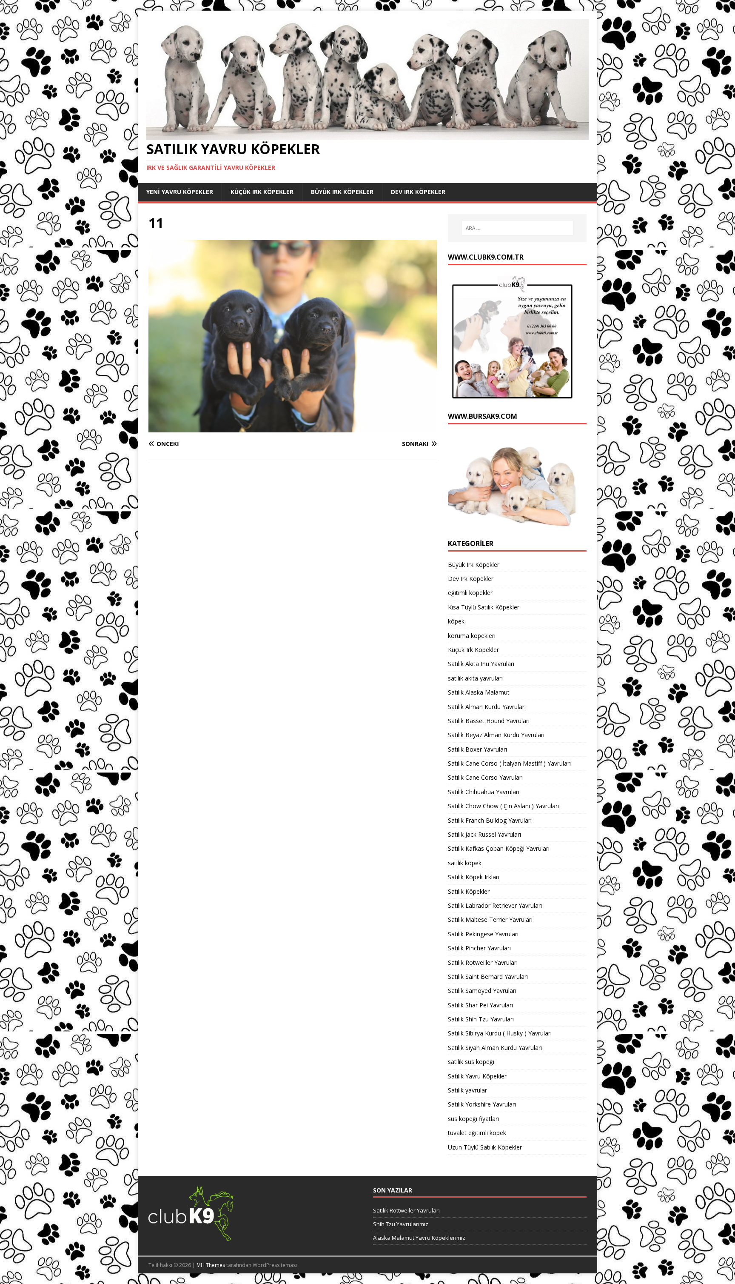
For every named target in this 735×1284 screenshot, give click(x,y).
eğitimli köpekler (470, 593)
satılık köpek (464, 863)
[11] (292, 427)
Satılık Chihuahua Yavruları (483, 792)
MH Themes (211, 1265)
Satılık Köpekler (469, 891)
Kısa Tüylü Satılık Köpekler (483, 607)
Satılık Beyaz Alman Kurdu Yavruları (496, 735)
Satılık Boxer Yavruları (477, 749)
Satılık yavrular (467, 1090)
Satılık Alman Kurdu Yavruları (487, 707)
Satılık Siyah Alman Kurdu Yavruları (495, 1048)
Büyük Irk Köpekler (342, 192)
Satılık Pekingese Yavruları (483, 934)
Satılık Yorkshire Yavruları (482, 1104)
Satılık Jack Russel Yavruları (484, 834)
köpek (456, 621)
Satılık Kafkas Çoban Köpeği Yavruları (499, 848)
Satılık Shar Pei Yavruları (480, 1005)
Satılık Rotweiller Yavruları (483, 962)
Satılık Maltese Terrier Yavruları (490, 919)
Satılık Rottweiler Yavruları (406, 1210)
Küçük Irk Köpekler (262, 192)
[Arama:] (517, 228)
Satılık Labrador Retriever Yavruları (495, 905)
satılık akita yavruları (475, 678)
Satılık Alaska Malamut (479, 692)
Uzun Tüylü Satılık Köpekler (485, 1147)
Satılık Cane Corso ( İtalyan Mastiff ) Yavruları (509, 763)
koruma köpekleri (472, 636)
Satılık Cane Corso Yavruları (485, 777)
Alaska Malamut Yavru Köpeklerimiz (419, 1237)
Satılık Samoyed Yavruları (482, 991)
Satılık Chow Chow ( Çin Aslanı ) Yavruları (503, 806)
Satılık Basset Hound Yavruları (489, 721)
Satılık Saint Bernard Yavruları (488, 976)
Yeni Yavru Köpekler (179, 192)
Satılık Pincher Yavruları (479, 948)
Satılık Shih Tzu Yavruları (481, 1019)
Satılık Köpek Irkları (473, 877)
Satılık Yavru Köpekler (477, 1076)
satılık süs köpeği (471, 1062)
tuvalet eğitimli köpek (477, 1133)
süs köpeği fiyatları (473, 1119)
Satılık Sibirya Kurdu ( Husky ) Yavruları (500, 1033)
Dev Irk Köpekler (418, 192)
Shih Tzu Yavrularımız (400, 1224)
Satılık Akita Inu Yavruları (481, 664)
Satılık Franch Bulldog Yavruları (490, 820)
